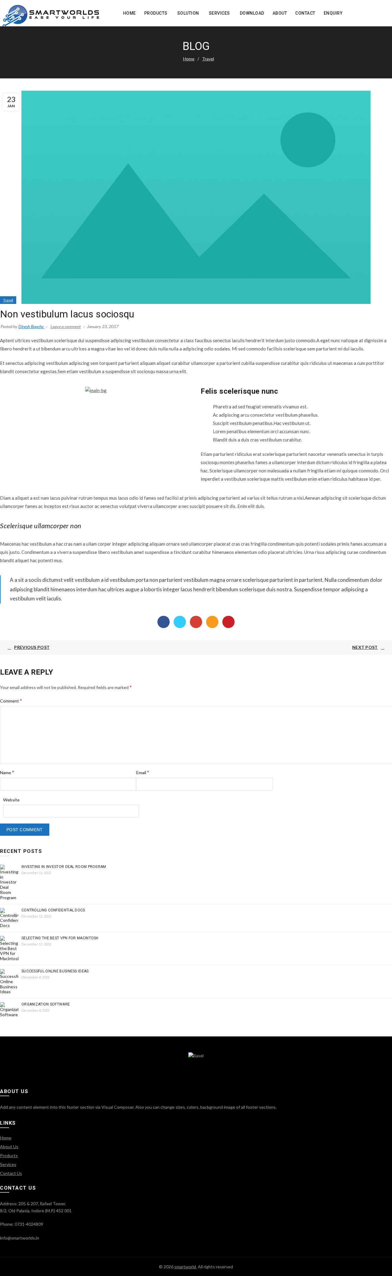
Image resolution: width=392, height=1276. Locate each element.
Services (219, 13)
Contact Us (11, 1173)
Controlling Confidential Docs (53, 910)
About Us (9, 1146)
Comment (11, 700)
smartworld (185, 1266)
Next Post (365, 647)
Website (11, 799)
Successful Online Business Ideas (55, 971)
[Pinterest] (228, 622)
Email (142, 772)
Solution (188, 13)
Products (156, 13)
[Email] (212, 622)
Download (252, 13)
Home (129, 13)
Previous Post (32, 647)
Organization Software (45, 1004)
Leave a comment (66, 326)
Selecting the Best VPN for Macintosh (60, 938)
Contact (305, 13)
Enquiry (333, 13)
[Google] (196, 622)
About (280, 13)
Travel (208, 58)
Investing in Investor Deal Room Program (63, 867)
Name (7, 772)
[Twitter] (180, 622)
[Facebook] (163, 622)
